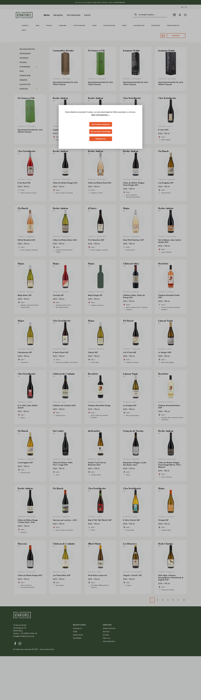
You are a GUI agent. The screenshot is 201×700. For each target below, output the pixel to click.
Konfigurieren (101, 139)
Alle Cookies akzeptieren (101, 124)
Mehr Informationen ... (100, 115)
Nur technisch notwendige (100, 131)
